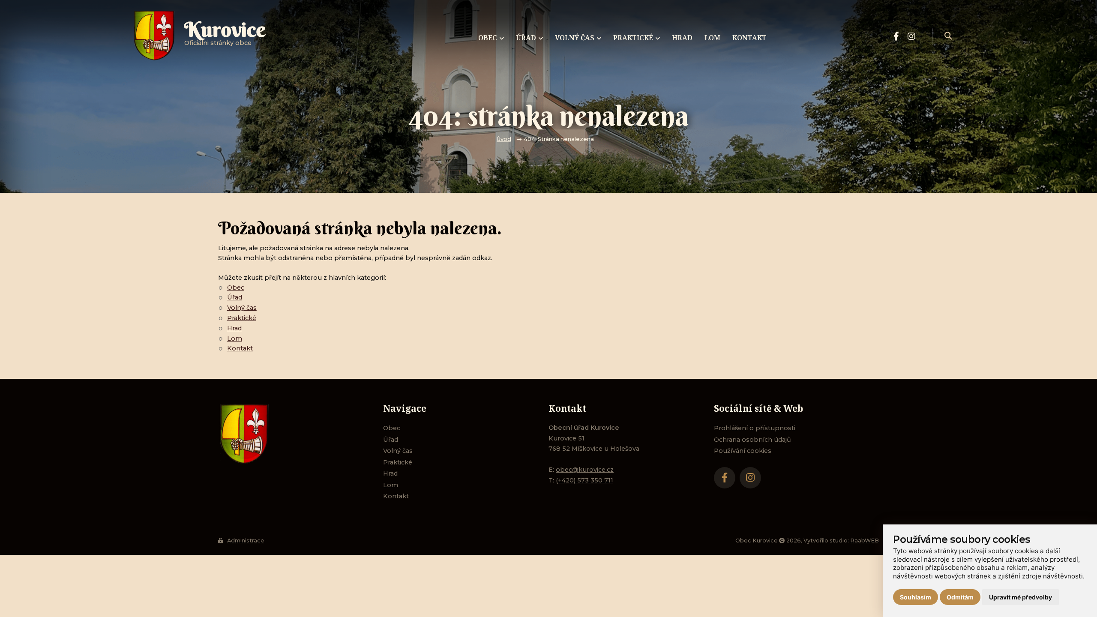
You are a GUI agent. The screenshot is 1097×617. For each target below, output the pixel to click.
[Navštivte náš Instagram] (911, 36)
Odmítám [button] (960, 597)
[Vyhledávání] (948, 36)
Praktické (241, 318)
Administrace (245, 540)
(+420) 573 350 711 (584, 480)
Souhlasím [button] (915, 597)
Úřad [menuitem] (526, 37)
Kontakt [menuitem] (749, 37)
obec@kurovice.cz (585, 469)
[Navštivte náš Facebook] (896, 36)
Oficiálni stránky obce (225, 36)
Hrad (234, 328)
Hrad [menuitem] (682, 37)
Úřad (234, 297)
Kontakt (240, 348)
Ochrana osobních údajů (752, 439)
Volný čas (242, 307)
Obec (235, 287)
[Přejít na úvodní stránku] (292, 434)
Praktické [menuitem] (633, 37)
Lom (234, 338)
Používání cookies (742, 451)
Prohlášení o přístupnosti (754, 428)
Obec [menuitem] (487, 37)
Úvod (504, 139)
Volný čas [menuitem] (574, 37)
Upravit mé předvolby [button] (1020, 597)
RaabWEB (864, 540)
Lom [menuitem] (712, 37)
